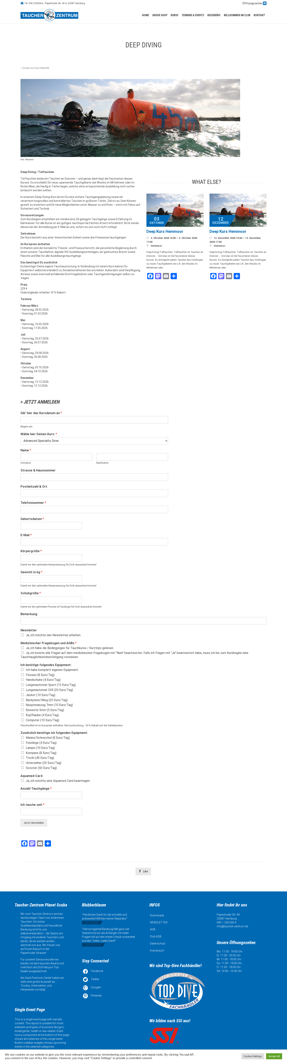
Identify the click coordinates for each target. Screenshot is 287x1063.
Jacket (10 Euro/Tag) (40, 695)
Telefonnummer (33, 503)
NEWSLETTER (159, 922)
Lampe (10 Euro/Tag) (40, 748)
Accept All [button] (274, 1056)
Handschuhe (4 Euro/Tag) (43, 680)
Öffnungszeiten (252, 3)
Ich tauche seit (32, 805)
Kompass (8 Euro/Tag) (41, 753)
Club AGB (155, 936)
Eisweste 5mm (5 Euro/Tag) (45, 710)
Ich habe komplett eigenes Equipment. (52, 670)
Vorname (25, 462)
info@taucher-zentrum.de (232, 926)
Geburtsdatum (32, 519)
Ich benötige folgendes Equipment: (45, 665)
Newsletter (28, 630)
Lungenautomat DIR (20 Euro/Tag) (49, 690)
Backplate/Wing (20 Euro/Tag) (47, 700)
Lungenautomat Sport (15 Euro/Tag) (51, 685)
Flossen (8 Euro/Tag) (40, 675)
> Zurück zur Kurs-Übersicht (34, 68)
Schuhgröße (30, 593)
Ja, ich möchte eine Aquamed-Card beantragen (58, 781)
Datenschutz (157, 943)
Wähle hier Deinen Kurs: (38, 434)
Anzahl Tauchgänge (36, 788)
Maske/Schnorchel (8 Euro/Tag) (48, 738)
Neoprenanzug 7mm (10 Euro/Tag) (49, 705)
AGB (152, 929)
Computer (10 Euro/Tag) (42, 720)
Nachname (102, 462)
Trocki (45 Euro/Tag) (40, 758)
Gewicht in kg (31, 572)
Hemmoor (156, 245)
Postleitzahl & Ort (33, 486)
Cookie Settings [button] (253, 1056)
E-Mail (26, 535)
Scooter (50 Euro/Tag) (41, 768)
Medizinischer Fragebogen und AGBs (48, 643)
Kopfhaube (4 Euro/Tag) (42, 715)
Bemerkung (28, 614)
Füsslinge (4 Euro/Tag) (41, 743)
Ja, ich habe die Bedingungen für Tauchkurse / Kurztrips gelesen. (70, 648)
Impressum (157, 950)
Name (25, 450)
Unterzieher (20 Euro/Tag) (43, 763)
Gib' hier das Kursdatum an (41, 413)
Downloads (157, 915)
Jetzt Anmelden (34, 822)
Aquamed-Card (31, 776)
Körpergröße (31, 551)
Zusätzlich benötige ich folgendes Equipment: (54, 733)
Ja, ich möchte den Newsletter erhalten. (53, 635)
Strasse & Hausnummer (38, 470)
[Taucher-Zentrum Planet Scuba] (49, 15)
